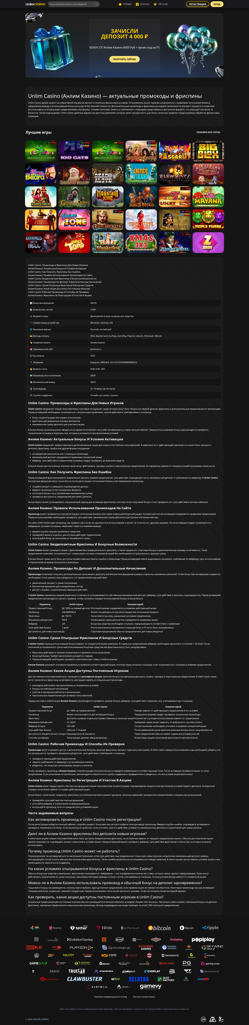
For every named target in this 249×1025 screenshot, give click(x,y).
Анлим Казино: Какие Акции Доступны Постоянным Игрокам (59, 288)
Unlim (35, 4)
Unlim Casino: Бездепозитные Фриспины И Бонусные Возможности (62, 278)
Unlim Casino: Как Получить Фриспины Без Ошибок (54, 271)
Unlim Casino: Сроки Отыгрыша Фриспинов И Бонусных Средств (60, 285)
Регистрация (197, 4)
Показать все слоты (208, 132)
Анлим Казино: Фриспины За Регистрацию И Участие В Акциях (60, 295)
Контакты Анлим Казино (144, 997)
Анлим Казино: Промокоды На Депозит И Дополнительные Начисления (64, 282)
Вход (217, 4)
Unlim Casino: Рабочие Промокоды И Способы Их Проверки (58, 292)
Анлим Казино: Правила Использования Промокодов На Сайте (60, 275)
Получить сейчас (124, 59)
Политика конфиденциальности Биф (110, 997)
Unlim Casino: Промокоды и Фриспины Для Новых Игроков (58, 265)
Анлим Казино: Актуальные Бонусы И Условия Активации (57, 268)
